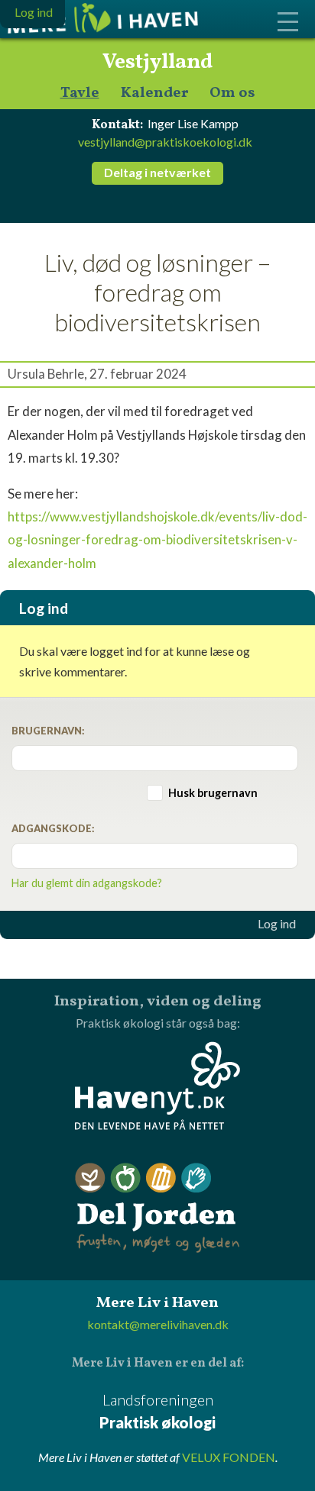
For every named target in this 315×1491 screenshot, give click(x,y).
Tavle (79, 93)
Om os (232, 93)
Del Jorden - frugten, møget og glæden (157, 1208)
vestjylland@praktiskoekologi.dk (165, 141)
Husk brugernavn (213, 792)
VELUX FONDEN (228, 1457)
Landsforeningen (157, 1410)
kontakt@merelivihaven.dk (158, 1324)
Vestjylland (157, 62)
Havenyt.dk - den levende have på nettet (157, 1085)
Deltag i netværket (157, 172)
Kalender (154, 93)
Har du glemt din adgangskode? (86, 882)
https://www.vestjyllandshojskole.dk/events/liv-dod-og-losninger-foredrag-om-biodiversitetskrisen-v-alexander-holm (157, 539)
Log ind (277, 924)
